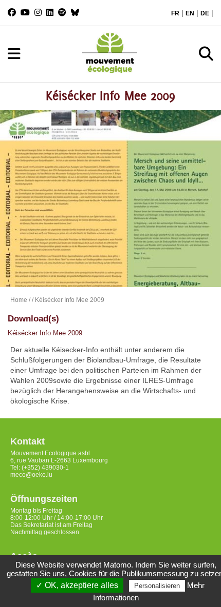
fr (175, 13)
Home (18, 300)
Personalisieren (157, 586)
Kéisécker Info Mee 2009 (45, 333)
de (204, 13)
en (190, 13)
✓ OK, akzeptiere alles (77, 585)
